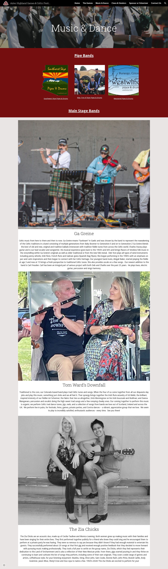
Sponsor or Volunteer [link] (138, 3)
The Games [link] (88, 3)
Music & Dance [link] (102, 3)
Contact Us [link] (156, 3)
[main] (84, 28)
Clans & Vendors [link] (119, 3)
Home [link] (77, 3)
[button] (165, 3)
